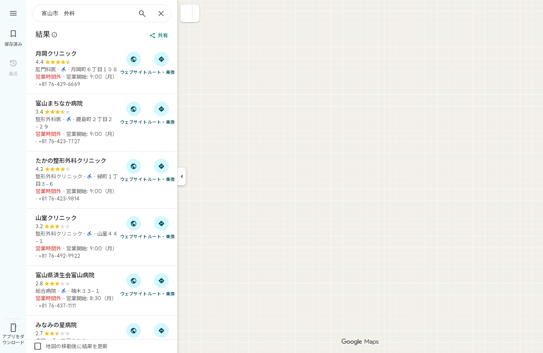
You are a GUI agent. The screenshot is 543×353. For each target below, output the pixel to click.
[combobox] (87, 13)
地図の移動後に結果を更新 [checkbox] (70, 346)
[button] (186, 13)
